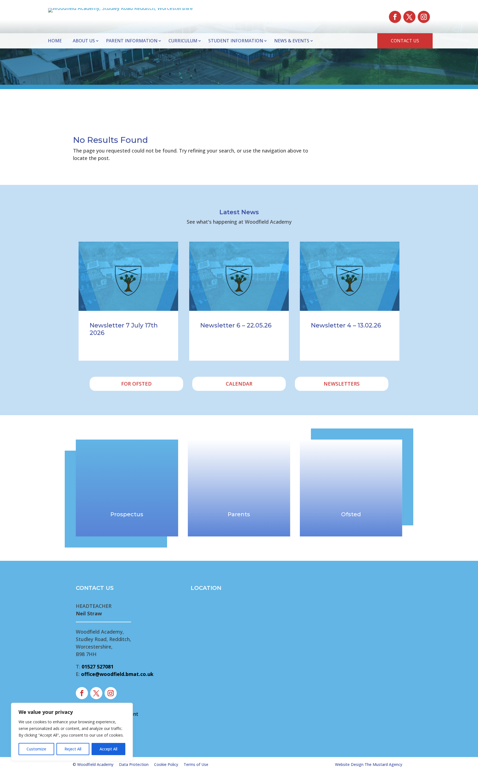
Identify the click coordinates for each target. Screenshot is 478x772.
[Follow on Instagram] (424, 17)
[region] (72, 732)
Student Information (235, 41)
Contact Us (405, 41)
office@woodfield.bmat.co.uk (117, 674)
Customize (36, 749)
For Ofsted (136, 383)
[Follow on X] (409, 17)
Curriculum (182, 41)
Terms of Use (196, 764)
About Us (84, 41)
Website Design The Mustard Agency (368, 764)
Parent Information (131, 41)
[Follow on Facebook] (395, 17)
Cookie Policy (166, 764)
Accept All (108, 749)
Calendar (239, 383)
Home (55, 41)
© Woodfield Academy (93, 764)
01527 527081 (97, 666)
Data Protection (134, 764)
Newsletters (342, 383)
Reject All (72, 749)
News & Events (291, 41)
